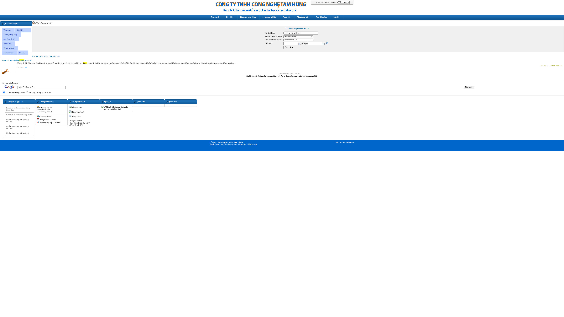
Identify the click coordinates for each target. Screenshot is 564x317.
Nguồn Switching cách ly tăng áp (17, 133)
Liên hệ (21, 53)
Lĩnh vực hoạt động (10, 35)
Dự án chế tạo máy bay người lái (16, 60)
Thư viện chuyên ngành (44, 23)
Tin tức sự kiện (9, 48)
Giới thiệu (19, 30)
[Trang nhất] (33, 23)
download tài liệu (9, 39)
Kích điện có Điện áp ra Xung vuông (19, 115)
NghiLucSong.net (348, 142)
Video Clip (7, 44)
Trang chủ (7, 30)
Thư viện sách (8, 53)
